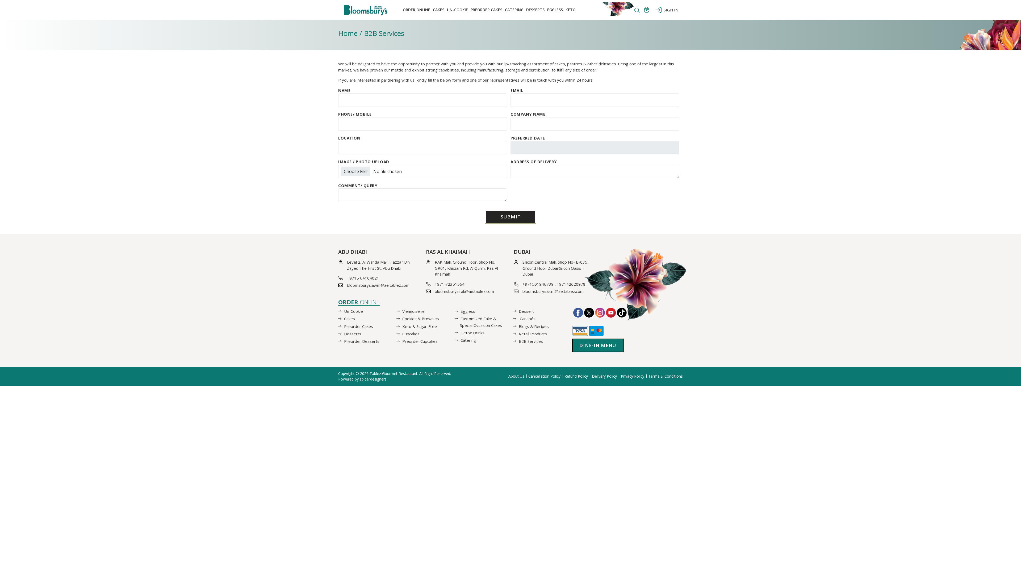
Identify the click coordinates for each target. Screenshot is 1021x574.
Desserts (535, 9)
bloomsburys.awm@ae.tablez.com (378, 285)
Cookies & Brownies (420, 318)
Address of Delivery (533, 161)
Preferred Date (527, 138)
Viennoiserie (413, 311)
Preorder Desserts (361, 341)
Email (516, 90)
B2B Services (531, 341)
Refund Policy (576, 376)
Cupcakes (411, 333)
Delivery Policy (604, 376)
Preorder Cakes (486, 9)
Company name (527, 114)
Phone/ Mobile (355, 114)
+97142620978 (571, 284)
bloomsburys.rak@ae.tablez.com (464, 291)
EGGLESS (555, 9)
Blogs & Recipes (534, 326)
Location (349, 138)
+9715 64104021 (363, 278)
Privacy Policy (632, 376)
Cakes (438, 9)
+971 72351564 (450, 284)
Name (344, 90)
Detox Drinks (472, 332)
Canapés (527, 318)
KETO (571, 9)
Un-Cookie (457, 9)
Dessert (526, 311)
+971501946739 (538, 284)
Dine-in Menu (597, 345)
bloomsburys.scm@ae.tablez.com (553, 291)
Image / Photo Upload (363, 161)
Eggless (468, 311)
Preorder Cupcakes (420, 341)
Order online (416, 9)
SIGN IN (670, 9)
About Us (516, 376)
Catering (514, 9)
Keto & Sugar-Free (419, 326)
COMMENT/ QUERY (357, 185)
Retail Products (533, 333)
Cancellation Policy (544, 376)
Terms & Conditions (665, 376)
